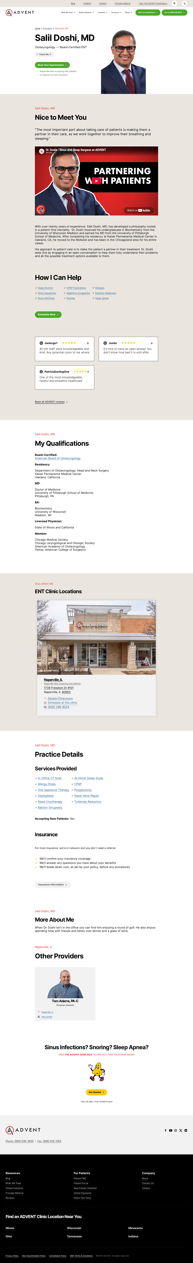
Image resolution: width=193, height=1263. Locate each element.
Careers (146, 1188)
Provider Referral (14, 1193)
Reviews (10, 1198)
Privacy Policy (12, 1256)
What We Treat (13, 1183)
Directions (66, 698)
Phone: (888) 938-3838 (19, 1141)
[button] (68, 12)
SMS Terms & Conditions (81, 1256)
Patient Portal (81, 1183)
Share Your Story (82, 1198)
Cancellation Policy (57, 1256)
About (145, 1178)
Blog (8, 1178)
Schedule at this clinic (62, 702)
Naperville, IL (47, 1012)
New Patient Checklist (85, 1188)
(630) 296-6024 (58, 707)
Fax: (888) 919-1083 (49, 1141)
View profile (46, 1017)
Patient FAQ (80, 1178)
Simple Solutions (14, 1188)
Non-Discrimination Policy (33, 1256)
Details (52, 698)
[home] (20, 12)
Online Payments (82, 1193)
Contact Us (148, 1183)
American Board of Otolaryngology (58, 458)
